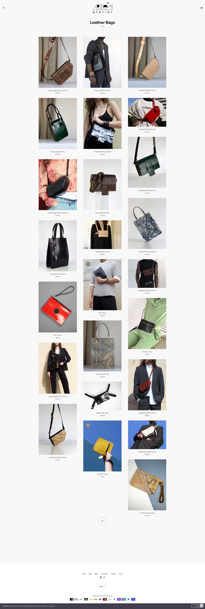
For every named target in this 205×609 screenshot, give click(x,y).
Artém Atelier (99, 596)
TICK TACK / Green (147, 352)
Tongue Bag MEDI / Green (57, 152)
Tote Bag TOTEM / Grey (102, 374)
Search (121, 574)
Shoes (96, 574)
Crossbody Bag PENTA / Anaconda (57, 90)
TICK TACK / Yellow (102, 474)
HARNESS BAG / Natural (102, 252)
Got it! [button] (197, 606)
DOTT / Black (102, 313)
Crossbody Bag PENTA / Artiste (57, 457)
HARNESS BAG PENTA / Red (147, 129)
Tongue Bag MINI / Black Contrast (57, 396)
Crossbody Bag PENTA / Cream (147, 90)
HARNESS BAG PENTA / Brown (147, 290)
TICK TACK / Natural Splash (147, 513)
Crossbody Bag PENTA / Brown (147, 413)
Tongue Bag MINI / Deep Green (147, 190)
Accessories (104, 574)
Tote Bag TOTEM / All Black (57, 274)
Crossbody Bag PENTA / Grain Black (58, 213)
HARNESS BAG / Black (102, 413)
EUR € (101, 586)
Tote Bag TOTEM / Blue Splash (147, 251)
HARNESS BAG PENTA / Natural (147, 452)
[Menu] (3, 8)
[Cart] (202, 8)
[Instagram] (104, 577)
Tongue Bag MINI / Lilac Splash (102, 151)
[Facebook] (101, 577)
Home (84, 574)
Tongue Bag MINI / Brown (102, 213)
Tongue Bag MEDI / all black (102, 90)
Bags (90, 574)
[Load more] (102, 521)
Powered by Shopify (108, 596)
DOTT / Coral (57, 335)
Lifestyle (113, 574)
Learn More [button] (51, 606)
